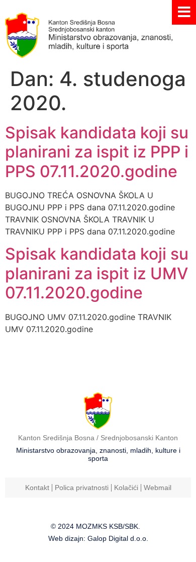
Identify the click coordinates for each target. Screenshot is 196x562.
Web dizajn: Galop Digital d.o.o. (98, 538)
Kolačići (126, 488)
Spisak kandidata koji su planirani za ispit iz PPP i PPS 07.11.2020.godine (96, 152)
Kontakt (37, 488)
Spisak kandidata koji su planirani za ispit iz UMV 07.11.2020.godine (96, 273)
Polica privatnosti (82, 488)
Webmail (157, 488)
